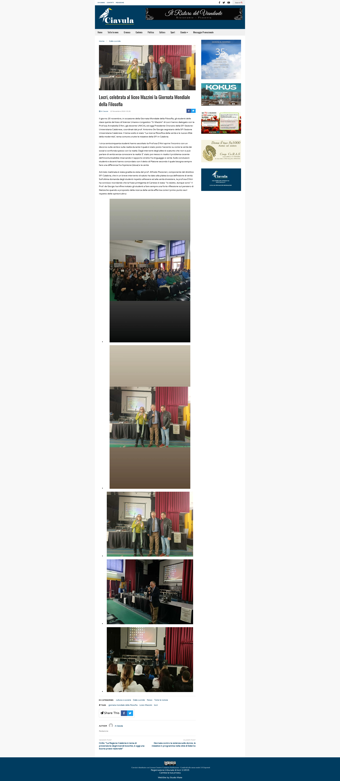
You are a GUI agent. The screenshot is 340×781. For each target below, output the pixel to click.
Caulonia (139, 32)
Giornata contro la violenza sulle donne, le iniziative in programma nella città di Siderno (174, 744)
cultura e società (123, 700)
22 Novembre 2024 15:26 (120, 111)
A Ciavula (104, 111)
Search (238, 3)
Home (100, 32)
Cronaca (127, 32)
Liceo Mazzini (145, 705)
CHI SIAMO (101, 2)
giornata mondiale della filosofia (123, 705)
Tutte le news (113, 32)
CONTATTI (110, 2)
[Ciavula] (117, 17)
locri (156, 705)
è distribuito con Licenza (170, 768)
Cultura (162, 32)
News (149, 700)
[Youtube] (228, 2)
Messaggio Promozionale (203, 32)
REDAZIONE (120, 2)
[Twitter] (224, 2)
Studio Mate (176, 777)
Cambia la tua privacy (170, 772)
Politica (151, 32)
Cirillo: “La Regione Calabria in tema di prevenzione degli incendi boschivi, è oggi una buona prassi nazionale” (121, 746)
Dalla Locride (139, 700)
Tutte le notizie (161, 700)
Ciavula (183, 32)
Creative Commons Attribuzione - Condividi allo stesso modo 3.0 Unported (183, 768)
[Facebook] (219, 2)
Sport (173, 32)
